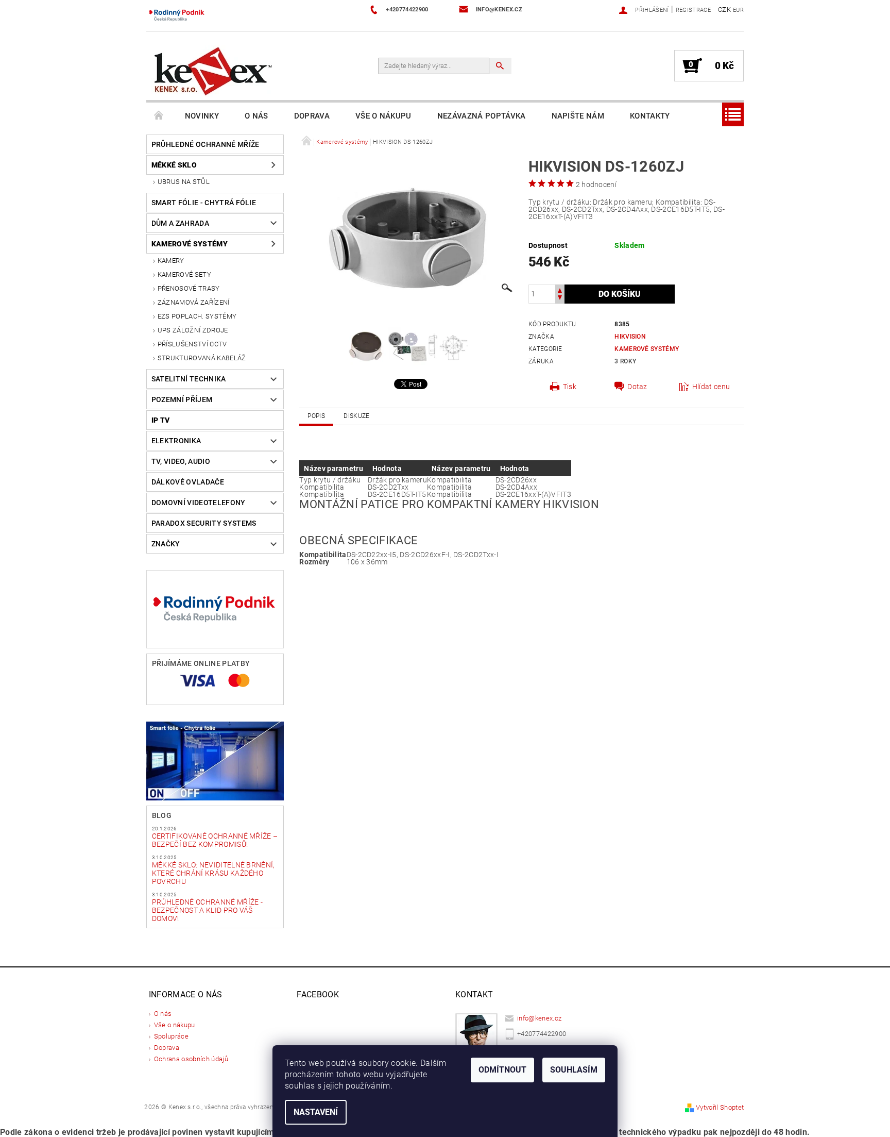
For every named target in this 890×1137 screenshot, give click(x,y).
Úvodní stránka (159, 116)
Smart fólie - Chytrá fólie (203, 202)
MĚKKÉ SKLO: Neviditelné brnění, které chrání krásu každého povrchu (213, 873)
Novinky (202, 116)
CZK (724, 9)
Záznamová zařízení (194, 302)
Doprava (312, 116)
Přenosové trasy (189, 288)
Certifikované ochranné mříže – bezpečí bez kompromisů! (215, 840)
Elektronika (176, 441)
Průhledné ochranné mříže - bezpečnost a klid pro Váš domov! (207, 910)
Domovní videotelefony (198, 502)
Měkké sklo (174, 165)
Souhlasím (573, 1070)
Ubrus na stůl (184, 182)
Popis (316, 416)
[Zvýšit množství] (559, 289)
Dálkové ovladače (187, 482)
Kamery (171, 260)
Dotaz (637, 386)
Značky (165, 544)
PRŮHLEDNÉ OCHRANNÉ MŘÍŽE (205, 144)
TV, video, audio (180, 461)
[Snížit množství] (559, 299)
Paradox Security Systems (203, 523)
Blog (162, 815)
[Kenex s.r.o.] (213, 71)
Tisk (569, 386)
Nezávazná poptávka (481, 116)
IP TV (160, 420)
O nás (256, 116)
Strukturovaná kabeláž (202, 358)
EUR (738, 10)
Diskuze (356, 416)
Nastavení (316, 1112)
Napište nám (578, 116)
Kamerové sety (184, 274)
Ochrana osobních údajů (191, 1059)
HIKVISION (630, 336)
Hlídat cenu (711, 386)
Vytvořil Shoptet (720, 1107)
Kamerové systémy (189, 244)
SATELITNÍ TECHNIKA (188, 379)
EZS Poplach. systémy (197, 316)
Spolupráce (171, 1036)
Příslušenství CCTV (192, 344)
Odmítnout (502, 1070)
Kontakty (650, 116)
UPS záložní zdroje (193, 330)
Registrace (693, 10)
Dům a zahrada (180, 223)
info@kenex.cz (539, 1018)
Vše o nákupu (383, 116)
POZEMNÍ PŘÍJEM (181, 399)
